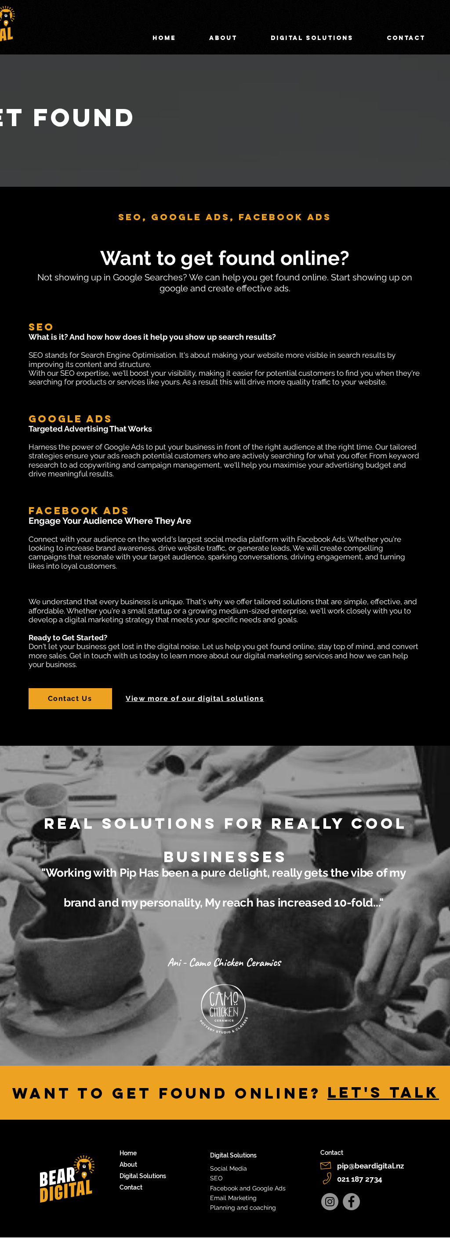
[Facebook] (351, 1201)
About (128, 1164)
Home (128, 1153)
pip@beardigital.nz (370, 1165)
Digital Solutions (143, 1175)
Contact (131, 1187)
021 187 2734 (359, 1179)
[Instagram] (329, 1201)
